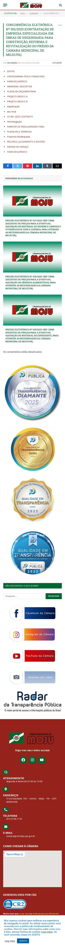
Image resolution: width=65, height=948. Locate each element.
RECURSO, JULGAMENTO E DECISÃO (26, 141)
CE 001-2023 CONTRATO (20, 116)
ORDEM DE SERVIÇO (18, 146)
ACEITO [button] (23, 941)
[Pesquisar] (60, 5)
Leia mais (47, 931)
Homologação (14, 121)
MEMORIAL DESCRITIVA (19, 86)
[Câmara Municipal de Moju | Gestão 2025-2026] (32, 5)
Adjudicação (13, 106)
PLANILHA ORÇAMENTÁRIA (21, 91)
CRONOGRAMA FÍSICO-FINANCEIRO (26, 76)
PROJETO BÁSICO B (17, 101)
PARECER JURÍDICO (17, 81)
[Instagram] (32, 760)
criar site (24, 913)
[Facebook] (23, 760)
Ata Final (11, 111)
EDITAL (11, 71)
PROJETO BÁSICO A (17, 96)
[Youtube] (41, 760)
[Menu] (5, 5)
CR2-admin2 (12, 63)
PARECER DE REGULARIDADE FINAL (26, 126)
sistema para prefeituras (45, 913)
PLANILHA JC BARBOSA (19, 131)
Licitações (57, 63)
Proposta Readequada (18, 136)
